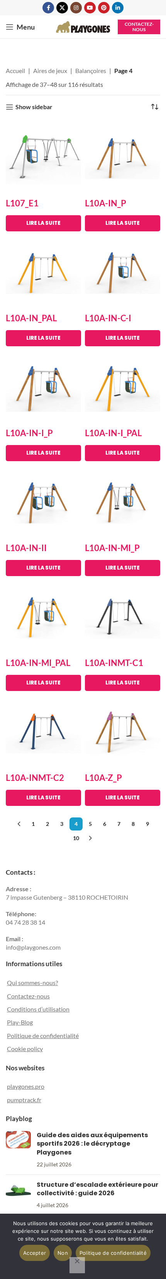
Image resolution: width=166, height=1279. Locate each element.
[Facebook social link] (48, 7)
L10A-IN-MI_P (112, 548)
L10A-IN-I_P (29, 433)
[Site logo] (83, 26)
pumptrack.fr (24, 1099)
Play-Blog (20, 1022)
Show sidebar (34, 107)
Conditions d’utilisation (38, 1009)
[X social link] (62, 7)
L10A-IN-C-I (108, 318)
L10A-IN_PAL (31, 318)
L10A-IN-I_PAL (113, 433)
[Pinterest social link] (104, 7)
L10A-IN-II (26, 548)
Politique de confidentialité (43, 1035)
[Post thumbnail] (18, 1150)
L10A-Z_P (103, 777)
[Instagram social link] (76, 7)
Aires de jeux (50, 70)
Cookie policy (25, 1048)
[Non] (77, 1265)
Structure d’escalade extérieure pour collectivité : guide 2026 (97, 1189)
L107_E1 (22, 203)
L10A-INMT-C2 (35, 777)
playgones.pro (25, 1086)
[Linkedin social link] (118, 7)
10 (76, 838)
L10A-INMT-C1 (114, 663)
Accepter (34, 1253)
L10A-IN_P (105, 203)
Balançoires (90, 70)
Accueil (15, 70)
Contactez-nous (139, 26)
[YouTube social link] (90, 7)
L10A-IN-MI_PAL (38, 663)
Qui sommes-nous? (32, 982)
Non (63, 1253)
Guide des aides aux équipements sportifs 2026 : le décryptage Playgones (92, 1144)
